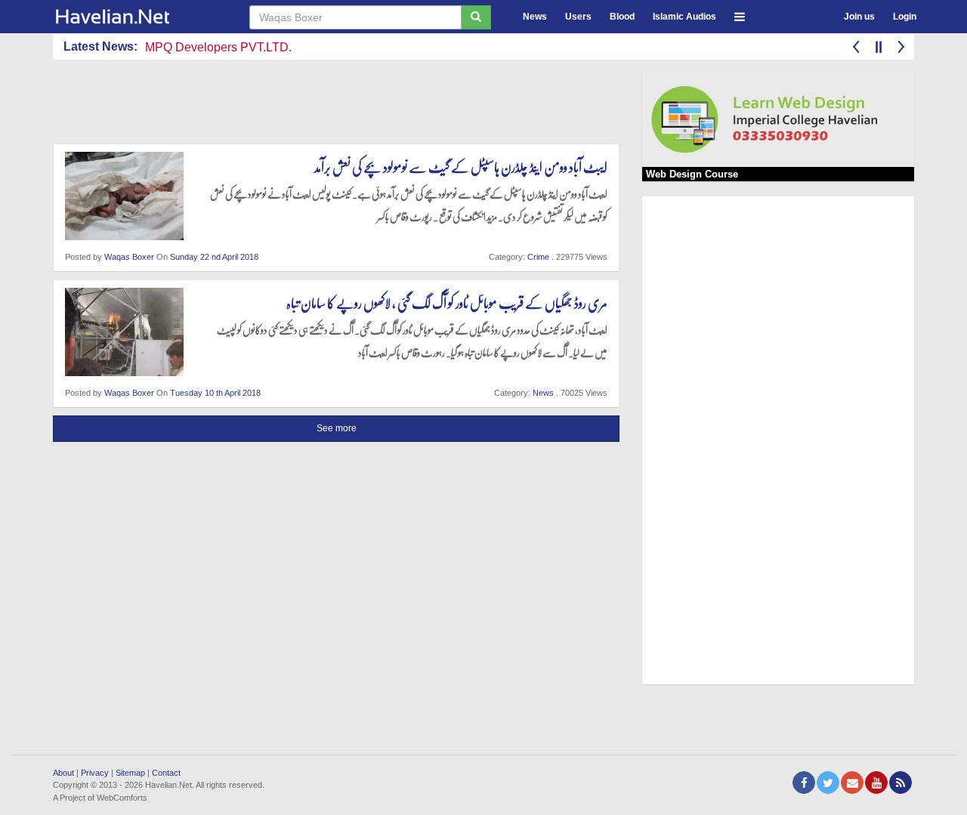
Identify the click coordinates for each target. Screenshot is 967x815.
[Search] (476, 17)
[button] (739, 14)
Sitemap (130, 772)
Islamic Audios (684, 16)
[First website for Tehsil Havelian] (140, 16)
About (63, 772)
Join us (859, 16)
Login (904, 16)
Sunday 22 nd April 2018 (214, 256)
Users (578, 16)
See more (337, 428)
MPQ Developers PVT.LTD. (218, 47)
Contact (166, 772)
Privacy (95, 772)
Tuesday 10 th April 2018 (215, 392)
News (535, 16)
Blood (622, 16)
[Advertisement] (328, 105)
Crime (538, 256)
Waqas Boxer (129, 256)
